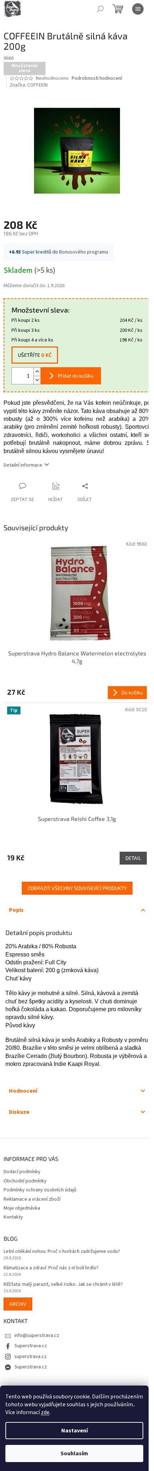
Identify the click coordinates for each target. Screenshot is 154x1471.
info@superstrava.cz (36, 1335)
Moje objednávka (22, 1208)
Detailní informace (23, 465)
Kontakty (13, 1217)
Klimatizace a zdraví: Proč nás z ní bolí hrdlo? (51, 1268)
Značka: (29, 85)
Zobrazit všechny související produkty (77, 888)
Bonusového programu (83, 252)
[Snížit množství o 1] (36, 380)
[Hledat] (100, 9)
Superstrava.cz (30, 1345)
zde (45, 1412)
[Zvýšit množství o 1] (36, 372)
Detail (133, 858)
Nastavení (74, 1431)
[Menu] (138, 9)
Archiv (18, 1304)
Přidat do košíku (75, 376)
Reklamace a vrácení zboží (32, 1199)
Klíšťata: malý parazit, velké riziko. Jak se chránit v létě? (63, 1284)
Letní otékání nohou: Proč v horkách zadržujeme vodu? (62, 1251)
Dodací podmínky (22, 1171)
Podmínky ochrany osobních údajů (40, 1190)
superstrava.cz (30, 1356)
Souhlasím (74, 1453)
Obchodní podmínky (25, 1181)
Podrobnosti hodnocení (97, 78)
